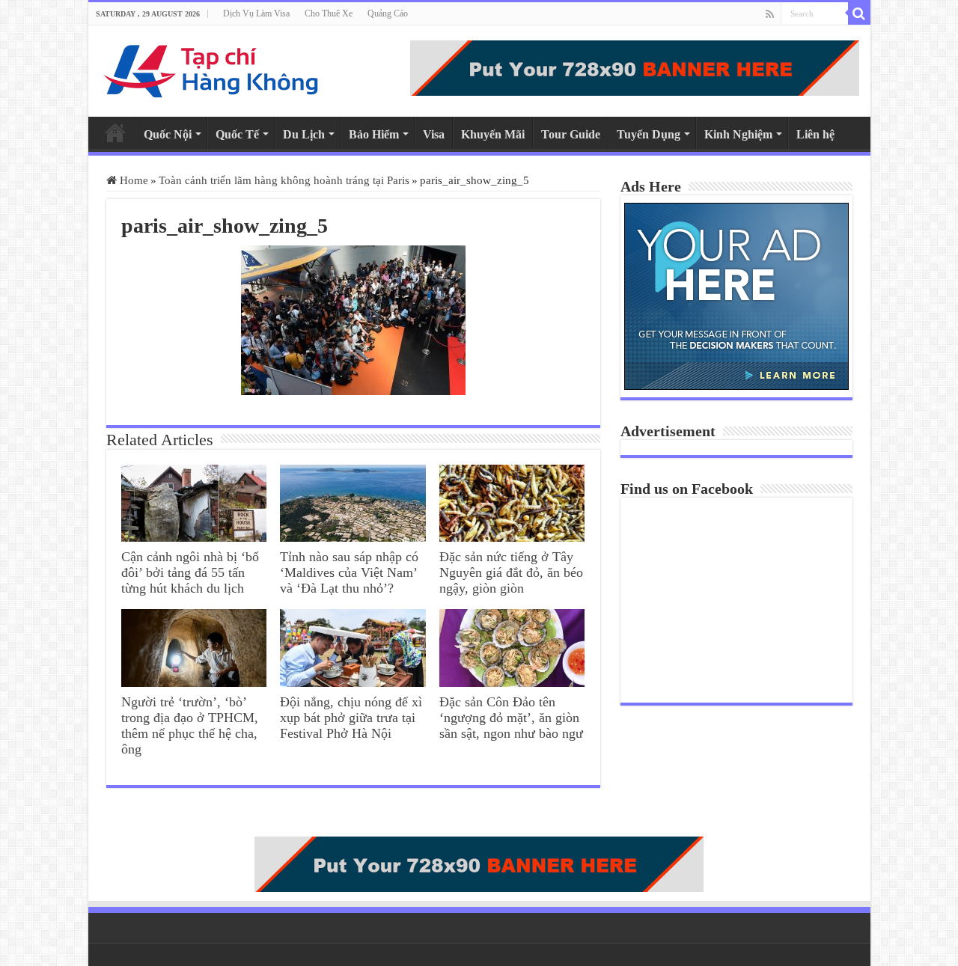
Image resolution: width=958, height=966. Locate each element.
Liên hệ (815, 134)
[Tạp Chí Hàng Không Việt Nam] (212, 71)
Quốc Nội (168, 134)
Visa (434, 134)
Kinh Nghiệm (738, 134)
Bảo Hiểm (374, 134)
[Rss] (769, 14)
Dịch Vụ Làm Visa (256, 13)
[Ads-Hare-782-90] (634, 68)
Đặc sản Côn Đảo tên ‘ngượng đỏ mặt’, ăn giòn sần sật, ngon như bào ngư (511, 717)
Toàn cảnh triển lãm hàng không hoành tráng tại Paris (284, 180)
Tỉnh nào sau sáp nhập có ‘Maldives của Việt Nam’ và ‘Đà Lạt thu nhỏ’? (349, 572)
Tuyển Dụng (648, 134)
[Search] (859, 13)
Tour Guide (570, 134)
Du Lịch (304, 134)
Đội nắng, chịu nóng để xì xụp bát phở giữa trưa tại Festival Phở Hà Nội (351, 717)
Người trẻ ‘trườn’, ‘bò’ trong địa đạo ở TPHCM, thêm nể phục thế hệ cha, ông (189, 725)
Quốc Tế (237, 134)
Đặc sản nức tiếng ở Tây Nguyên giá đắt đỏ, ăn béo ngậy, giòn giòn (511, 572)
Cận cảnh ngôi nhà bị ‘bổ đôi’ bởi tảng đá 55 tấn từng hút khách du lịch (190, 572)
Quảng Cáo (387, 13)
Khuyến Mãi (493, 134)
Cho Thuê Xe (329, 13)
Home (115, 132)
